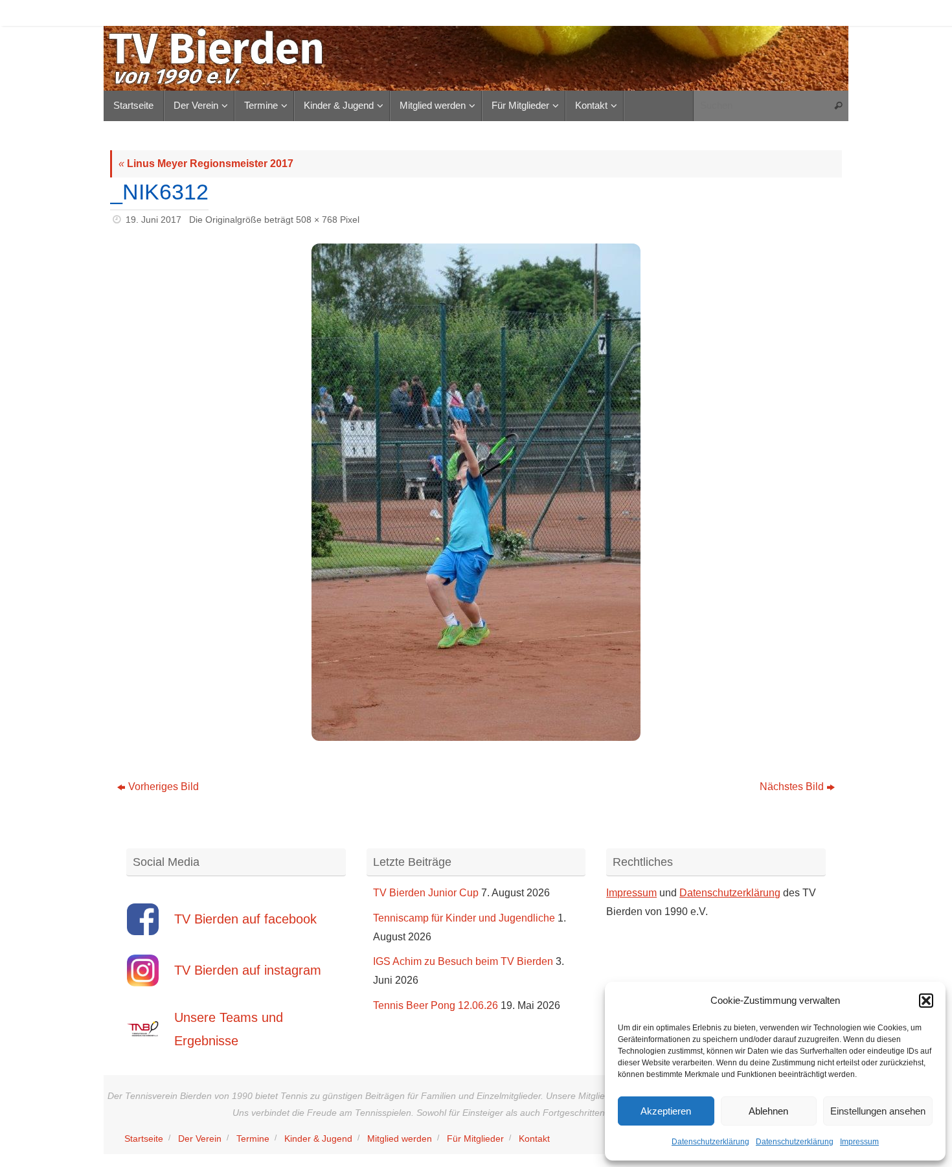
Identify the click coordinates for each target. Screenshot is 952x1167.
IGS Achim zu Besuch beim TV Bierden (463, 961)
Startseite (143, 1138)
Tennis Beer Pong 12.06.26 (435, 1005)
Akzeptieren (665, 1110)
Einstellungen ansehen (877, 1110)
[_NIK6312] (476, 492)
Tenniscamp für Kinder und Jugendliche (464, 917)
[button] (926, 1000)
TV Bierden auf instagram (247, 970)
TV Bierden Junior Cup (426, 892)
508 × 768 (316, 219)
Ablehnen (768, 1110)
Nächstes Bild (792, 786)
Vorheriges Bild (163, 786)
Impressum (859, 1141)
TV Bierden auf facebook (245, 919)
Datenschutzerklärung (710, 1141)
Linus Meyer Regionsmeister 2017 (206, 163)
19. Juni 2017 (153, 219)
